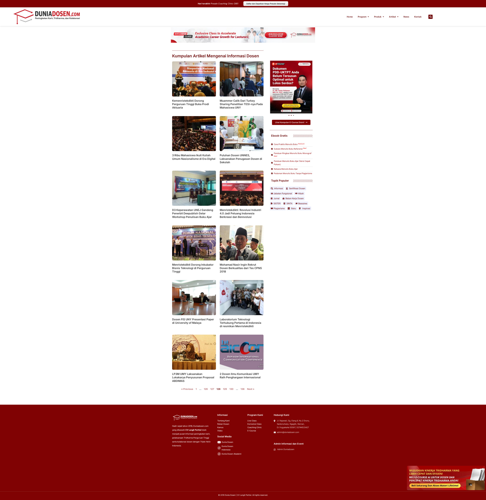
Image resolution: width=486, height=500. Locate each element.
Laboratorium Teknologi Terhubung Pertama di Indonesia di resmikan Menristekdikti (240, 323)
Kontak (417, 16)
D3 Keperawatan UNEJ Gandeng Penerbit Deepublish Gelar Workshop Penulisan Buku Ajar (192, 213)
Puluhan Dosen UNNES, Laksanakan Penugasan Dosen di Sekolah (241, 159)
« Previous (187, 389)
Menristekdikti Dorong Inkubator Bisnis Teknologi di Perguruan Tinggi (193, 268)
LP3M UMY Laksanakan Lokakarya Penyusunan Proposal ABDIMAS (193, 377)
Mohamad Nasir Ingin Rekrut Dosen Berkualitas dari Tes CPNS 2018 (241, 268)
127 (212, 389)
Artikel (392, 16)
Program (362, 16)
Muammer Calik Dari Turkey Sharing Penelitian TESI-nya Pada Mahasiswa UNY (241, 104)
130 (231, 389)
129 (225, 389)
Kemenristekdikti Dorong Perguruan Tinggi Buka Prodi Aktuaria (190, 104)
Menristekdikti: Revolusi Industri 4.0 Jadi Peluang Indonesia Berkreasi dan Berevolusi (240, 213)
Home (350, 16)
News (406, 16)
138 (243, 389)
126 (206, 389)
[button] (430, 17)
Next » (250, 389)
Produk (377, 16)
